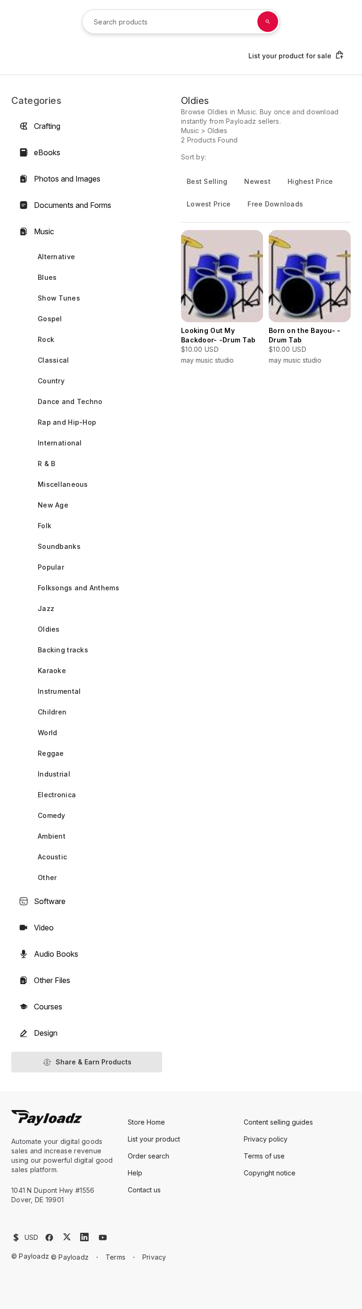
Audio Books (56, 954)
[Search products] (267, 21)
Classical (53, 360)
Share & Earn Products (94, 1062)
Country (51, 381)
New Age (53, 505)
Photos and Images (67, 178)
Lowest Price (208, 204)
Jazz (46, 608)
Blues (47, 277)
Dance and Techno (70, 401)
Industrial (54, 774)
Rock (46, 339)
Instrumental (59, 691)
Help (135, 1173)
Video (44, 927)
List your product (154, 1139)
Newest (257, 181)
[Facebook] (49, 1237)
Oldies (49, 629)
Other (47, 877)
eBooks (47, 152)
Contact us (144, 1190)
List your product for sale (289, 56)
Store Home (146, 1122)
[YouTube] (102, 1237)
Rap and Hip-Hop (67, 422)
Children (52, 712)
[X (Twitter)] (67, 1237)
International (60, 443)
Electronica (57, 795)
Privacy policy (266, 1139)
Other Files (52, 980)
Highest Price (310, 181)
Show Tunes (59, 298)
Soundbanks (59, 546)
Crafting (47, 126)
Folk (44, 526)
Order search (148, 1156)
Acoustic (52, 857)
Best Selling (207, 181)
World (47, 733)
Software (50, 901)
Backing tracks (63, 650)
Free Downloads (275, 204)
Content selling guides (278, 1122)
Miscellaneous (63, 484)
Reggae (51, 753)
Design (46, 1033)
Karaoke (52, 670)
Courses (48, 1006)
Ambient (52, 836)
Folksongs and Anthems (78, 588)
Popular (51, 567)
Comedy (52, 815)
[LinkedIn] (84, 1237)
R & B (46, 464)
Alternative (56, 257)
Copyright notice (270, 1173)
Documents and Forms (72, 205)
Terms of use (264, 1156)
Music (44, 231)
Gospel (50, 319)
